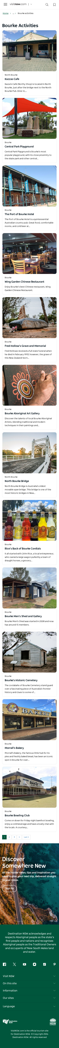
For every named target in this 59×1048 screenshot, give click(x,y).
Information (10, 990)
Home (5, 13)
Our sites (8, 998)
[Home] (18, 4)
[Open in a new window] (29, 50)
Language (9, 1006)
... (14, 13)
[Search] (47, 5)
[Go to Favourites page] (54, 4)
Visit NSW (8, 976)
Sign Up (9, 888)
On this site (10, 983)
